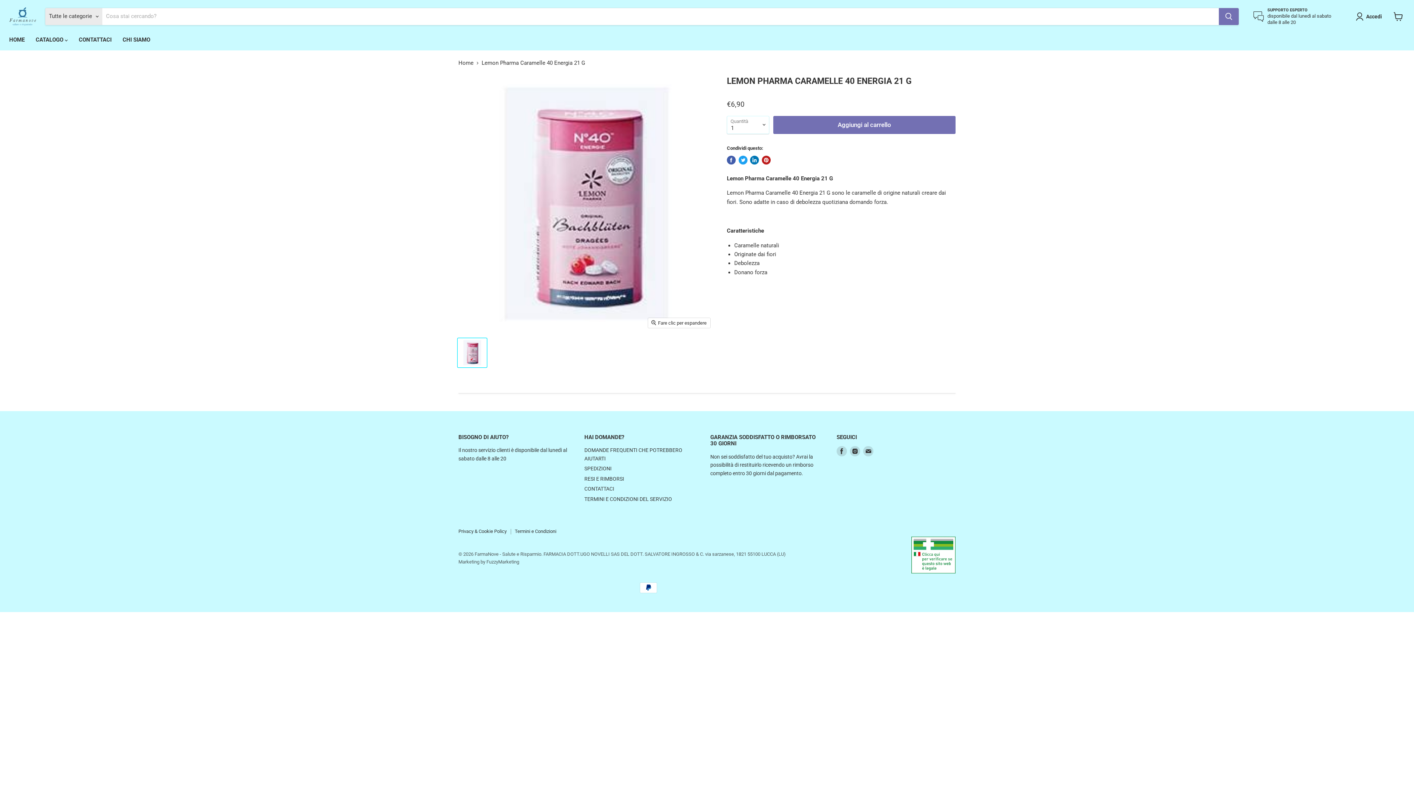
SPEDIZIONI (598, 468)
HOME (17, 39)
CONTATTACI (95, 39)
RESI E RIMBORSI (604, 479)
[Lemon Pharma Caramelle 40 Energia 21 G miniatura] (472, 352)
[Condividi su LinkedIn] (754, 160)
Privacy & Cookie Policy (482, 531)
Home (466, 63)
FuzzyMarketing (502, 562)
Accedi (1374, 17)
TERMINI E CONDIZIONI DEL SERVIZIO (628, 499)
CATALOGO (50, 39)
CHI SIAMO (136, 39)
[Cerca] (1229, 16)
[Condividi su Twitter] (743, 160)
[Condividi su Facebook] (731, 160)
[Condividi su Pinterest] (766, 160)
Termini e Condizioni (535, 531)
